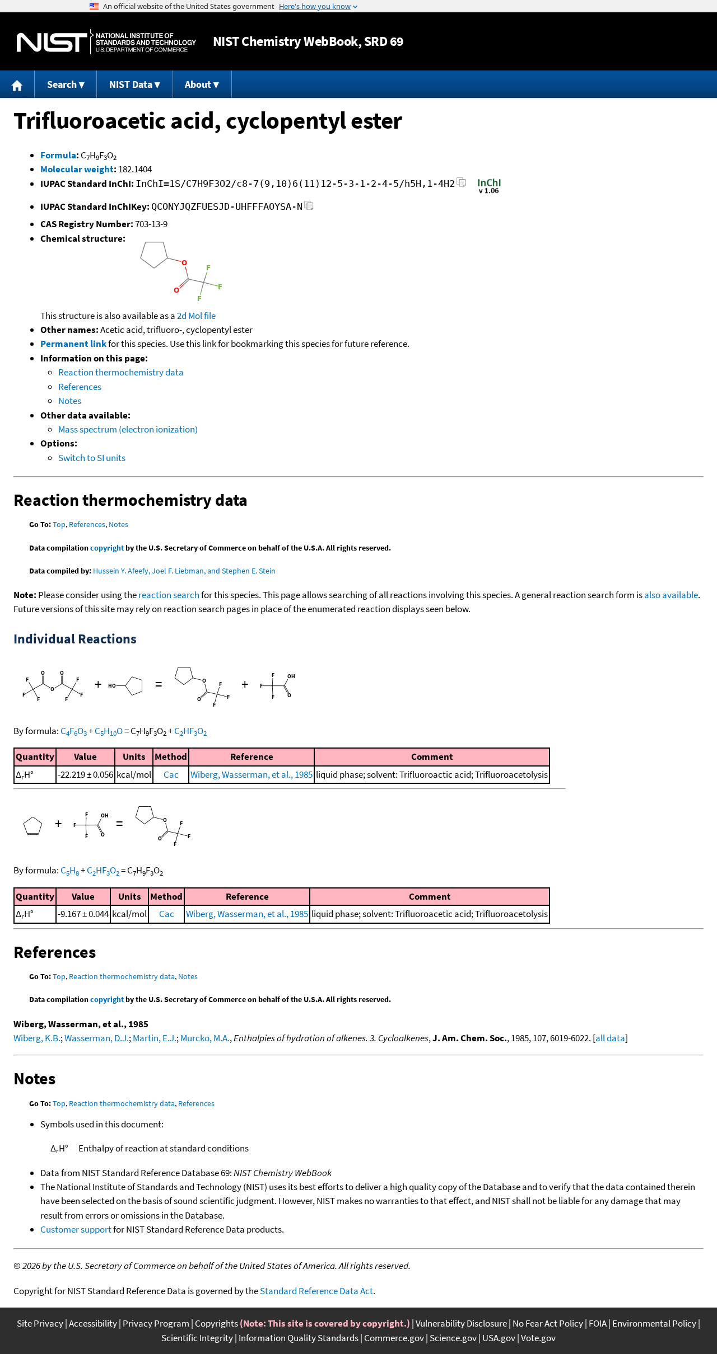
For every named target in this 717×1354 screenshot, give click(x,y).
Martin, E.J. (154, 1038)
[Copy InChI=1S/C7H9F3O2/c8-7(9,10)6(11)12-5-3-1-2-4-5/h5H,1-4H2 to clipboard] (461, 185)
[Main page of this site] (17, 84)
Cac (171, 774)
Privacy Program (156, 1323)
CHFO (190, 731)
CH (69, 870)
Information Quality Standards (298, 1338)
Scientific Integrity (197, 1338)
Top (59, 524)
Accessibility (93, 1323)
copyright (107, 548)
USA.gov (498, 1338)
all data (610, 1038)
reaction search (168, 595)
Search (62, 84)
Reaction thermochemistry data (121, 372)
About (198, 84)
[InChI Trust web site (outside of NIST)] (489, 192)
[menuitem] (17, 84)
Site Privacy (40, 1323)
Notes (69, 400)
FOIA (598, 1323)
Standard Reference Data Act (316, 1291)
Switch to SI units (91, 458)
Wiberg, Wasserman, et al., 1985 (251, 774)
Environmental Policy (654, 1323)
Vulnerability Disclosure (461, 1323)
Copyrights (216, 1323)
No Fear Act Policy (548, 1323)
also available (671, 595)
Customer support (75, 1229)
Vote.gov (538, 1338)
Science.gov (453, 1338)
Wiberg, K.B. (36, 1038)
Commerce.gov (394, 1338)
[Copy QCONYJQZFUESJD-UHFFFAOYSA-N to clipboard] (309, 208)
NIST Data (130, 84)
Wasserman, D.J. (96, 1038)
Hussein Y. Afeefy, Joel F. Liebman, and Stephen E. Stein (184, 571)
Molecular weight (77, 169)
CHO (109, 731)
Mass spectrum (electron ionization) (128, 429)
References (79, 386)
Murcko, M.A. (205, 1038)
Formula (58, 155)
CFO (73, 731)
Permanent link (73, 343)
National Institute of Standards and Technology (106, 41)
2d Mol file (196, 315)
